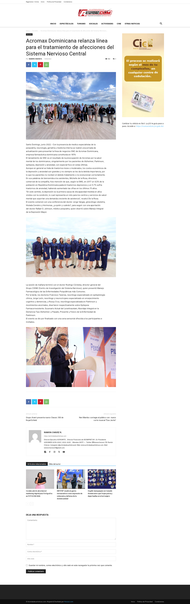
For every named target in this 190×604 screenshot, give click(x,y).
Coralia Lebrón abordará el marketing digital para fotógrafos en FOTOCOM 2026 (39, 493)
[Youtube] (65, 452)
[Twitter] (34, 64)
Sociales (93, 23)
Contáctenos (68, 2)
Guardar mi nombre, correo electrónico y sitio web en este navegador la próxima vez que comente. (70, 565)
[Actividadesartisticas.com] (95, 12)
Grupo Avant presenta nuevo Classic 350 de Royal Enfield (44, 418)
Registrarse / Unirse (32, 2)
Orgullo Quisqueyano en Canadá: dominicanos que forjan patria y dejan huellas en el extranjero (100, 493)
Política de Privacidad (54, 2)
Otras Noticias (132, 23)
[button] (161, 24)
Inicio (42, 2)
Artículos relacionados (37, 464)
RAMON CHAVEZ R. (35, 59)
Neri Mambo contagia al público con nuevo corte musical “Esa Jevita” (97, 418)
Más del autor (55, 464)
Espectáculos (66, 23)
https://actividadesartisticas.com (55, 436)
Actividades (107, 23)
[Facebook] (28, 64)
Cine (119, 23)
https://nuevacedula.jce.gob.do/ (150, 126)
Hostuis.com (68, 602)
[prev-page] (27, 503)
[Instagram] (55, 452)
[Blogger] (46, 452)
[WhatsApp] (46, 64)
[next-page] (31, 503)
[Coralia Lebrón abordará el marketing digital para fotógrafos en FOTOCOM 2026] (40, 479)
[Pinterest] (40, 64)
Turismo (81, 23)
